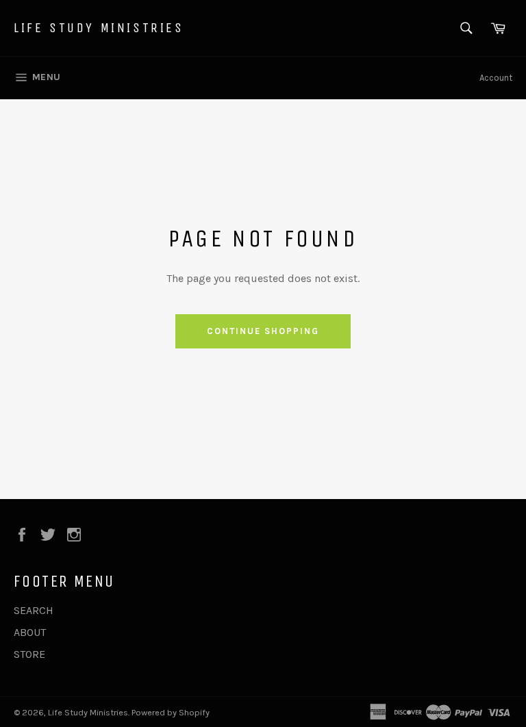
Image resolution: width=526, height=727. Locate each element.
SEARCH (33, 610)
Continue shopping (262, 331)
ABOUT (30, 632)
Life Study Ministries (99, 28)
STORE (29, 654)
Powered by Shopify (171, 712)
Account (495, 78)
